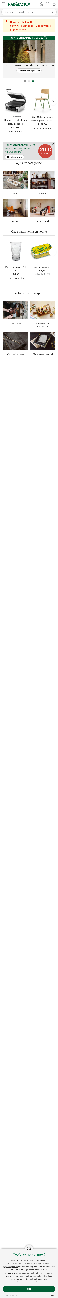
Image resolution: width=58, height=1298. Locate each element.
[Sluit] (52, 145)
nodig (22, 1263)
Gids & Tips (15, 323)
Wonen (15, 221)
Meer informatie (48, 1295)
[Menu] (4, 4)
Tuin (15, 193)
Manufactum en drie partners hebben (27, 1260)
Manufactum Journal (43, 354)
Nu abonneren (10, 143)
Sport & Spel (43, 221)
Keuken (42, 193)
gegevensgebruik (10, 1266)
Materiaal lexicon (15, 354)
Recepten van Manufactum (42, 325)
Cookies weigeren (10, 1295)
